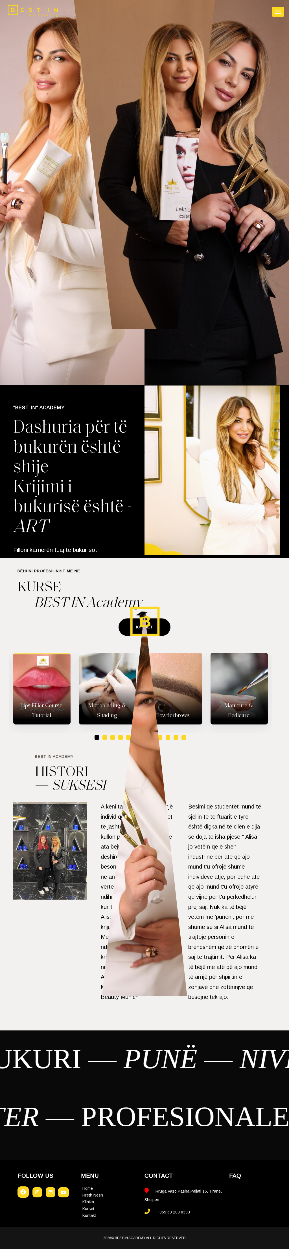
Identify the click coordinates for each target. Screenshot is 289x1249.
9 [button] (160, 737)
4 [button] (120, 737)
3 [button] (112, 737)
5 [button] (128, 737)
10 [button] (168, 737)
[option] (42, 688)
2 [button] (104, 737)
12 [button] (183, 737)
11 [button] (176, 737)
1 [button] (97, 737)
